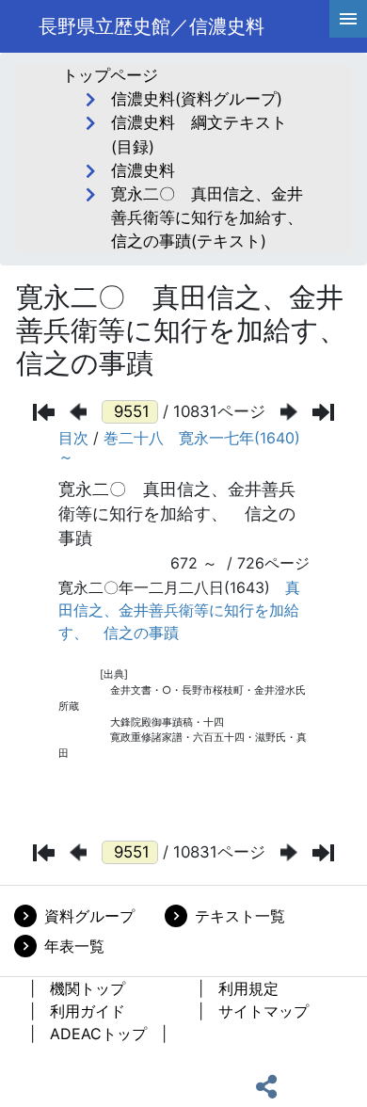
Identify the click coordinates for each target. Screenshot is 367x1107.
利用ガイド (87, 1011)
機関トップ (87, 988)
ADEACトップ (98, 1033)
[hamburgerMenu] (348, 19)
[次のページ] (288, 412)
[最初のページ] (44, 412)
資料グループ (89, 915)
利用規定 (248, 988)
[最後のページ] (323, 412)
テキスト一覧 (240, 915)
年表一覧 (74, 946)
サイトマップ (263, 1011)
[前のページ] (78, 412)
